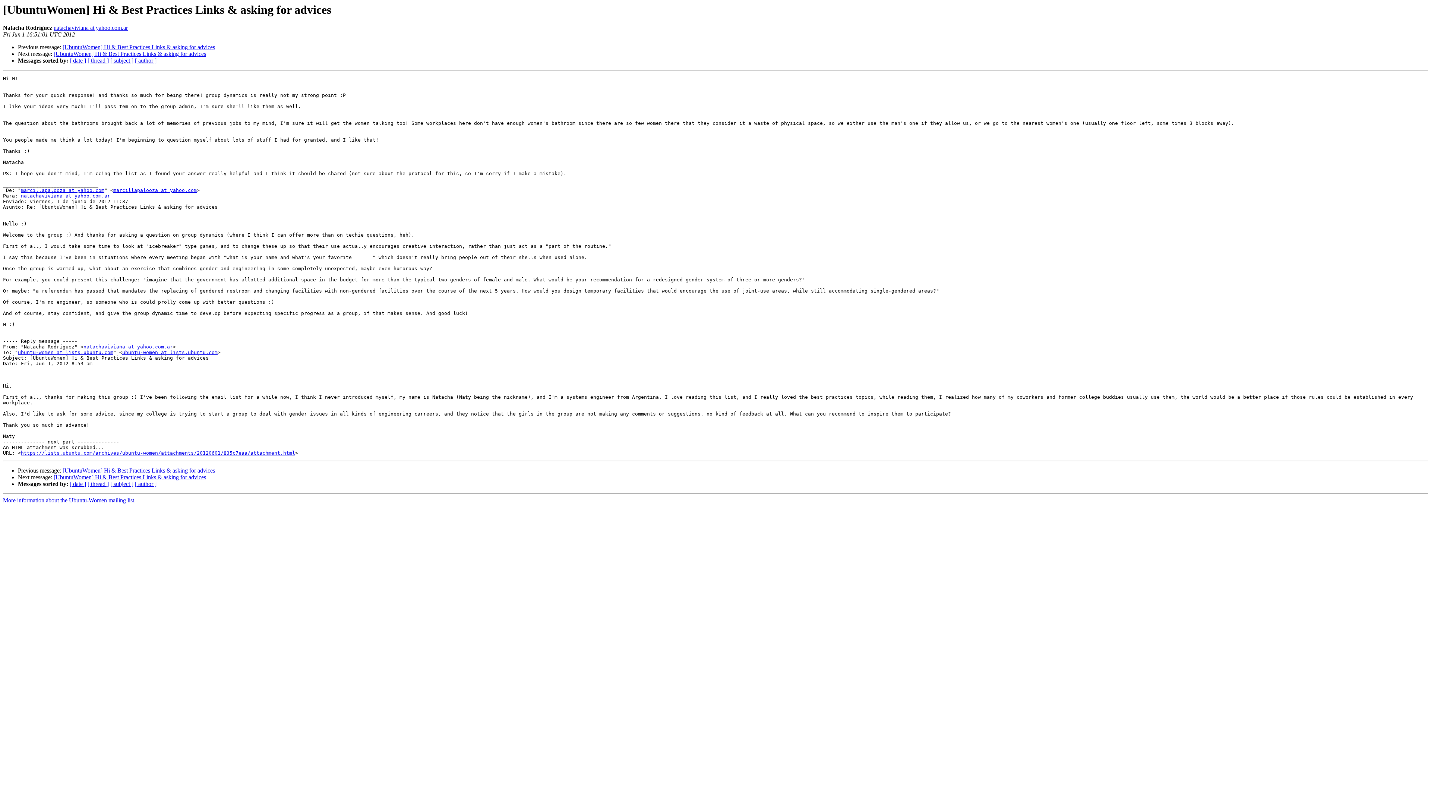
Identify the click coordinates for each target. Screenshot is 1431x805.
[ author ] (146, 60)
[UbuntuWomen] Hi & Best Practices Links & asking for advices (139, 47)
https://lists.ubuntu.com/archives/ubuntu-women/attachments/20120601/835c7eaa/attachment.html (158, 453)
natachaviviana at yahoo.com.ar (91, 28)
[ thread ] (98, 60)
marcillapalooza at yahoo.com (62, 190)
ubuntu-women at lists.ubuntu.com (65, 352)
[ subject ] (121, 60)
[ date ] (78, 60)
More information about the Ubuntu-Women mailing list (68, 500)
